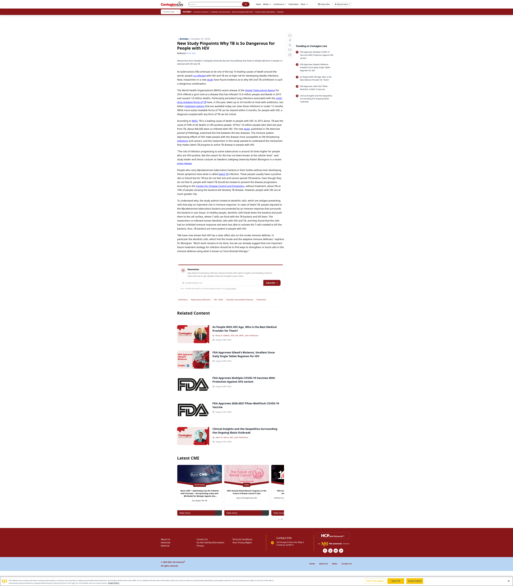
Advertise (165, 542)
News (258, 4)
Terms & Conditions (242, 539)
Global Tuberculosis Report (260, 90)
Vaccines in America (201, 12)
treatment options (194, 106)
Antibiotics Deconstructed (220, 12)
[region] (256, 581)
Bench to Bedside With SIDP (242, 12)
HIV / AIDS (218, 299)
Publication (294, 4)
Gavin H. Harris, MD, (224, 437)
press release (184, 163)
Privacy (200, 545)
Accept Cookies (414, 581)
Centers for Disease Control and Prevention (220, 186)
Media (266, 4)
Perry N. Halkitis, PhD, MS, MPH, (229, 335)
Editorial (165, 545)
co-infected (199, 75)
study (210, 79)
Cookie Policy (113, 583)
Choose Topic (169, 11)
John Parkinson (251, 335)
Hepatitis (280, 12)
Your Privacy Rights (242, 542)
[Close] (509, 581)
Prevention (261, 299)
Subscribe (270, 283)
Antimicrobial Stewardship (265, 12)
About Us (165, 539)
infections (182, 140)
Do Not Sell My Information (210, 542)
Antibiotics (183, 299)
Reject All (396, 581)
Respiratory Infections (201, 299)
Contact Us (202, 539)
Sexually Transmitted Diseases (239, 299)
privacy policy (231, 288)
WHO (194, 120)
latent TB (223, 174)
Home (312, 563)
